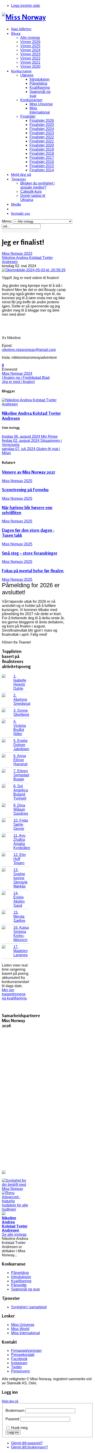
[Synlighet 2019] (15, 1189)
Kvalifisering (40, 88)
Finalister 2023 (42, 133)
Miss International (40, 110)
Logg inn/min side (25, 6)
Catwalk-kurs (31, 191)
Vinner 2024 (30, 50)
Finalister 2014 (42, 170)
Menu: (7, 221)
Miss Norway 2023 (17, 253)
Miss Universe (41, 104)
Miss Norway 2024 (17, 373)
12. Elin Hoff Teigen (19, 859)
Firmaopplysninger (26, 1351)
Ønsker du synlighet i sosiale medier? (37, 185)
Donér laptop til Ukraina (32, 198)
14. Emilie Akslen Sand (19, 899)
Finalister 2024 (42, 129)
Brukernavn (15, 1410)
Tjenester (18, 179)
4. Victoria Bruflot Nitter (19, 728)
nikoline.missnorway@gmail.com (29, 350)
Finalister (28, 116)
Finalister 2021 (42, 141)
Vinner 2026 (30, 42)
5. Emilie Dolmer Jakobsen (21, 745)
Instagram (19, 1363)
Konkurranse (21, 71)
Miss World (20, 1329)
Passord (12, 1419)
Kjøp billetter (21, 29)
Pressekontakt (22, 1355)
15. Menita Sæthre (19, 916)
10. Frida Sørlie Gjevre (20, 824)
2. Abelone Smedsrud (21, 699)
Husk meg (19, 1428)
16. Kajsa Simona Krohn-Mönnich (21, 934)
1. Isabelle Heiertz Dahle (19, 682)
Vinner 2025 (30, 46)
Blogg (16, 33)
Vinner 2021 (30, 62)
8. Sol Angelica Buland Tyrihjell (20, 792)
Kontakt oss (20, 213)
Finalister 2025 (42, 125)
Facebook (19, 1359)
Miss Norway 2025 (17, 481)
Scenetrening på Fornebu (25, 489)
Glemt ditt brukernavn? (29, 1447)
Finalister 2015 (42, 166)
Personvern (20, 1371)
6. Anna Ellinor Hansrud (20, 760)
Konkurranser (31, 100)
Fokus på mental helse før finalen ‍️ (33, 570)
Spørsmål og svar (25, 1289)
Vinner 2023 (30, 54)
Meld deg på (21, 174)
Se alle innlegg (14, 1234)
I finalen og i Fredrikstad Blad (26, 378)
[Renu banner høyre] (15, 1209)
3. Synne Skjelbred (21, 713)
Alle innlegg (30, 38)
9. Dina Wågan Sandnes (20, 809)
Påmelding (38, 83)
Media (16, 204)
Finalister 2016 (42, 162)
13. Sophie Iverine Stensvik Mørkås (20, 878)
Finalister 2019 (42, 149)
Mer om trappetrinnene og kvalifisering (14, 994)
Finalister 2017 (42, 158)
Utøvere (26, 75)
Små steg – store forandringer (29, 553)
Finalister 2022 (42, 137)
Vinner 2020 (30, 66)
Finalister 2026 (42, 120)
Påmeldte (19, 1285)
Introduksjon (40, 79)
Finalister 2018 (42, 153)
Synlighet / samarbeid (29, 1307)
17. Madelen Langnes (20, 951)
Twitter (16, 1367)
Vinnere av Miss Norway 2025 (28, 472)
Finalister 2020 (42, 145)
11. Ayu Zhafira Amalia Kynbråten (21, 842)
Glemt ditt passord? (27, 1443)
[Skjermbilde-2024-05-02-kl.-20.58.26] (33, 270)
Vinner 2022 (30, 58)
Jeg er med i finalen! (18, 382)
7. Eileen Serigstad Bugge (21, 775)
